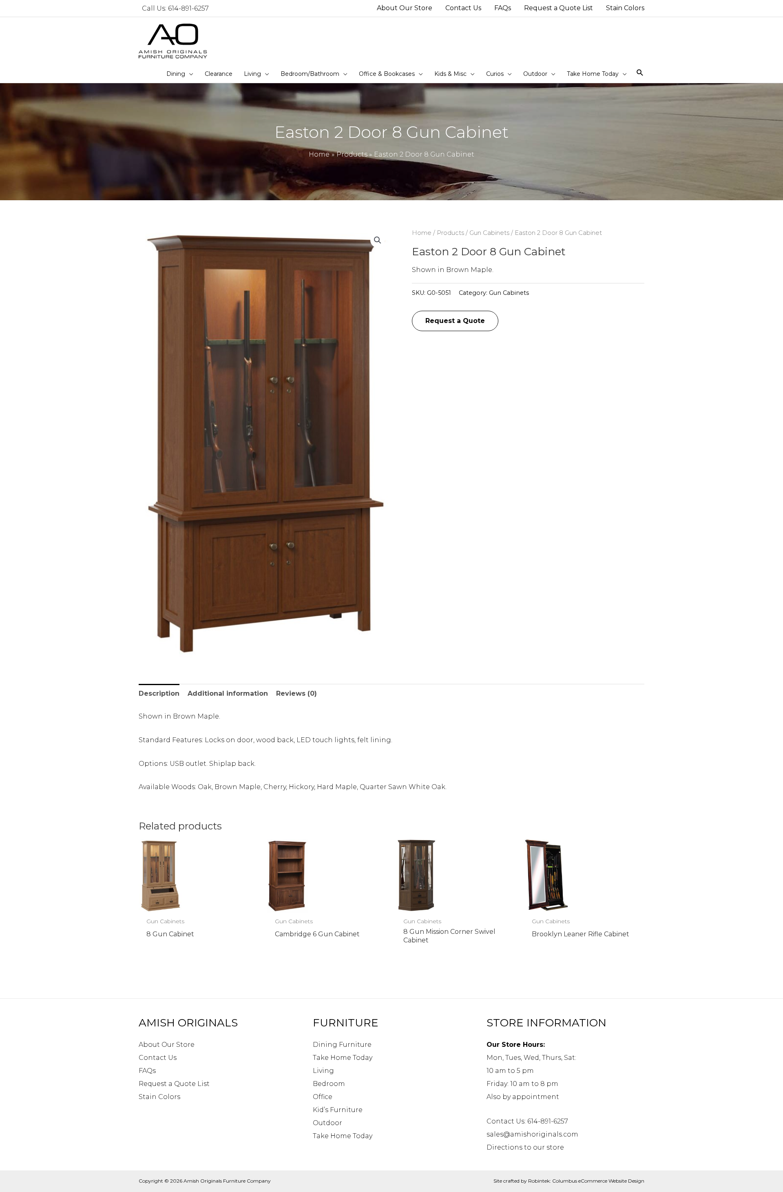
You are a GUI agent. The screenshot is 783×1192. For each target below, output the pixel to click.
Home (421, 233)
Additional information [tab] (228, 693)
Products (450, 233)
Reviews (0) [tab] (296, 693)
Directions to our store (525, 1147)
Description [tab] (159, 693)
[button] (377, 240)
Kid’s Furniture (338, 1110)
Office (322, 1097)
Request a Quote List (174, 1084)
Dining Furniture (342, 1044)
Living (323, 1071)
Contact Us (158, 1058)
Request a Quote (455, 321)
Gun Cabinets (489, 233)
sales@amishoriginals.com (532, 1134)
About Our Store (167, 1044)
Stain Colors (159, 1097)
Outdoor (327, 1123)
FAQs (147, 1071)
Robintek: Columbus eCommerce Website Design (586, 1181)
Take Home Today (342, 1058)
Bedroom (329, 1084)
